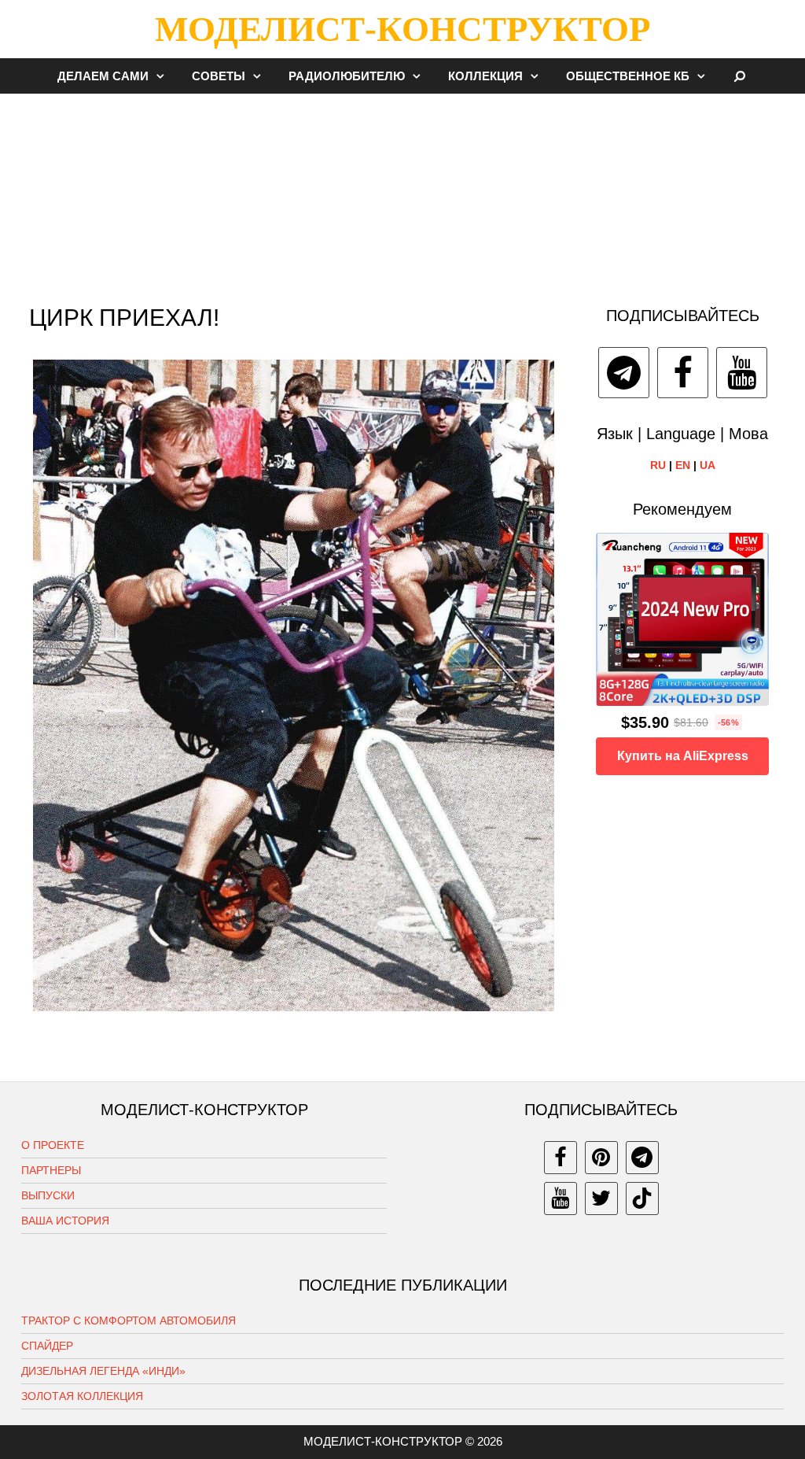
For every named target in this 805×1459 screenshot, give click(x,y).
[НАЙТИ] (740, 76)
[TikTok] (642, 1198)
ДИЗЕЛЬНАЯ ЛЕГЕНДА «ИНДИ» (103, 1371)
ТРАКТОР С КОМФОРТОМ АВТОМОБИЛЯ (128, 1320)
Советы (218, 76)
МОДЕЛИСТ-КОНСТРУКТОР (402, 29)
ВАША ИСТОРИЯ (65, 1220)
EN (682, 465)
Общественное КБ (627, 76)
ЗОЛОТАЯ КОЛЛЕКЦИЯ (82, 1396)
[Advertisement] (402, 192)
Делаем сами (103, 76)
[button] (164, 76)
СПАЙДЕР (47, 1345)
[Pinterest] (601, 1157)
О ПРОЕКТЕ (52, 1145)
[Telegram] (623, 372)
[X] (601, 1198)
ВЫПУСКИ (48, 1195)
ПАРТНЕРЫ (51, 1170)
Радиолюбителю (347, 76)
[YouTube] (741, 372)
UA (707, 465)
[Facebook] (682, 372)
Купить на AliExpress (682, 756)
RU (658, 465)
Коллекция (485, 76)
